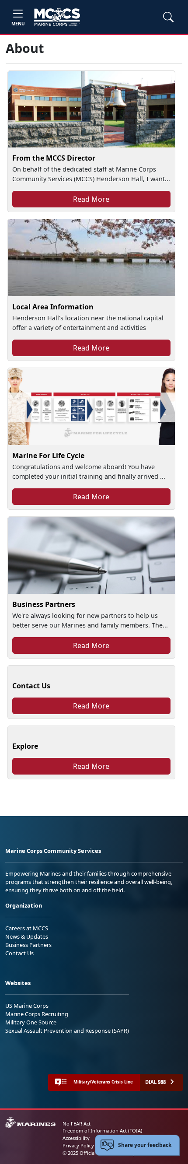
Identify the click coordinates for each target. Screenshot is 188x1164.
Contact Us (31, 686)
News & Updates (26, 936)
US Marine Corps (27, 1006)
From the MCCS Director (53, 158)
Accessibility (76, 1138)
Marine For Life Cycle (48, 455)
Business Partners (43, 604)
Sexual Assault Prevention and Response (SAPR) (67, 1030)
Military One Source (30, 1022)
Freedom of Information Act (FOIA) (102, 1130)
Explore (25, 746)
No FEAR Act (77, 1123)
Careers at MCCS (26, 928)
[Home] (57, 17)
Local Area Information (53, 307)
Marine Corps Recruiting (36, 1014)
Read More (91, 199)
